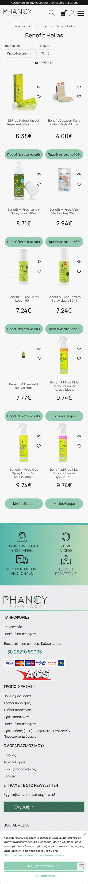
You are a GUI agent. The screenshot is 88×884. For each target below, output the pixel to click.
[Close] (85, 834)
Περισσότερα (44, 875)
